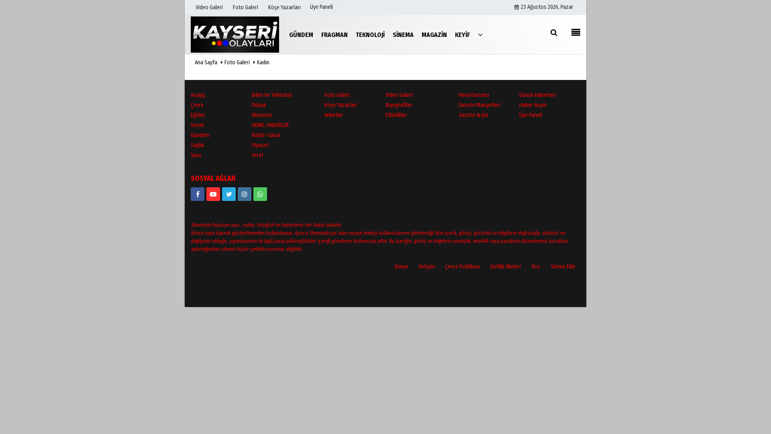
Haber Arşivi (532, 105)
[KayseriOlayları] (235, 34)
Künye (401, 266)
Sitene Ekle (563, 266)
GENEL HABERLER (270, 125)
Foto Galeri (237, 62)
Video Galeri (399, 95)
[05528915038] (260, 194)
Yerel (257, 155)
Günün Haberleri (537, 95)
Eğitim (198, 115)
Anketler (333, 115)
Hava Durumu (474, 95)
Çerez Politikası (462, 266)
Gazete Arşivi (473, 115)
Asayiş (198, 95)
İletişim (426, 266)
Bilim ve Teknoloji (272, 95)
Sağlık (197, 145)
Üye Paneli (321, 7)
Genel (197, 125)
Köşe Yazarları (340, 105)
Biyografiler (399, 105)
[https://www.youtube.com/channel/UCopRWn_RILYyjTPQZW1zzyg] (213, 194)
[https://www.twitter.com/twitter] (229, 194)
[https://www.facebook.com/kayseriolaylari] (197, 194)
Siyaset (260, 145)
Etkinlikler (396, 115)
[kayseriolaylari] (244, 194)
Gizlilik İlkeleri (505, 266)
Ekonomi (261, 115)
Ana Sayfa (206, 62)
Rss (536, 266)
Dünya (259, 105)
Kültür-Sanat (266, 135)
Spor (196, 155)
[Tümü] (480, 34)
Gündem (200, 135)
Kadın (263, 62)
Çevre (197, 105)
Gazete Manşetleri (479, 105)
